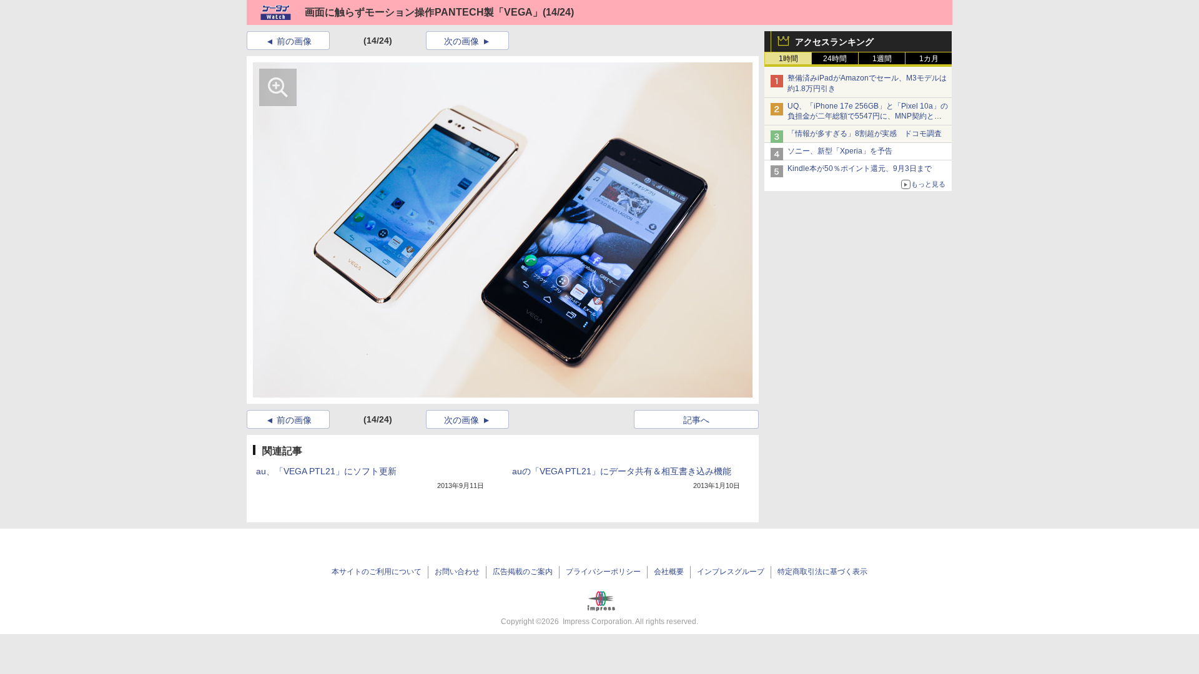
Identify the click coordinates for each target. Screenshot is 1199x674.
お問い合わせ (457, 571)
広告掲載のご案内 (523, 571)
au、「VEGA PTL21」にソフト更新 (326, 471)
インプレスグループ (730, 571)
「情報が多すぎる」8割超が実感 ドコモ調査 (864, 133)
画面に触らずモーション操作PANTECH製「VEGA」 (424, 12)
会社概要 (669, 571)
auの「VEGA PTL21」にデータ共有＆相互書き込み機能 (621, 471)
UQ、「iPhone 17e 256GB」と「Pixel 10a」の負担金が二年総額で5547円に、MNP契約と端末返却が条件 (867, 117)
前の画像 (294, 41)
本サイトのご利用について (377, 571)
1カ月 (929, 58)
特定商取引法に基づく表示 (822, 571)
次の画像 (461, 41)
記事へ (696, 420)
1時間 (788, 58)
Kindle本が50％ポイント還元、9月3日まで (859, 168)
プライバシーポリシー (603, 571)
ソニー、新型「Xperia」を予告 (839, 151)
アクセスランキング (834, 42)
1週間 (882, 58)
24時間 (835, 58)
